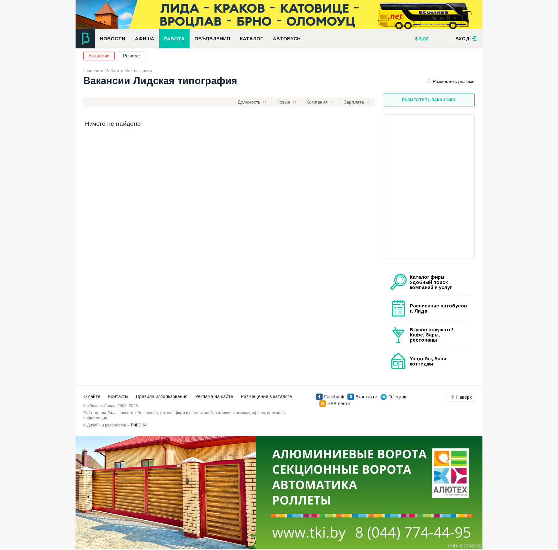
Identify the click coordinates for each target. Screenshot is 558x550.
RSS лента (338, 403)
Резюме (131, 55)
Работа (174, 38)
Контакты (118, 396)
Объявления (212, 38)
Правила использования (162, 396)
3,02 (423, 38)
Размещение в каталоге (266, 396)
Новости (112, 38)
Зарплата (354, 102)
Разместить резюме (454, 81)
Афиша (144, 38)
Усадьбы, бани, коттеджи (429, 361)
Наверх (464, 397)
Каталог (251, 38)
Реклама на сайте (214, 396)
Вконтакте (366, 396)
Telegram (398, 396)
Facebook (334, 396)
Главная (91, 70)
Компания (317, 102)
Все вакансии (138, 70)
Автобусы (287, 38)
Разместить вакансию (428, 100)
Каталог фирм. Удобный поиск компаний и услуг (431, 282)
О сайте (91, 396)
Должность (249, 102)
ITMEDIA (137, 425)
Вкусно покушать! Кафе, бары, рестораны (431, 335)
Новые (283, 102)
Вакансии (98, 55)
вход (463, 38)
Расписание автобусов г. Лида (438, 308)
